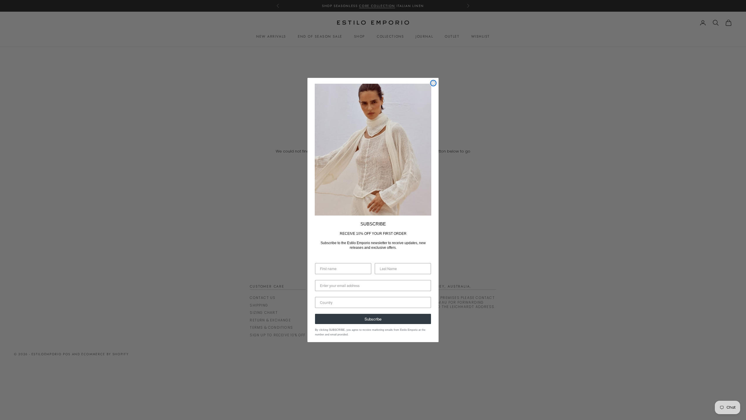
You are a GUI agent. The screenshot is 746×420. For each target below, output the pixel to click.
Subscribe (373, 319)
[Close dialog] (433, 83)
